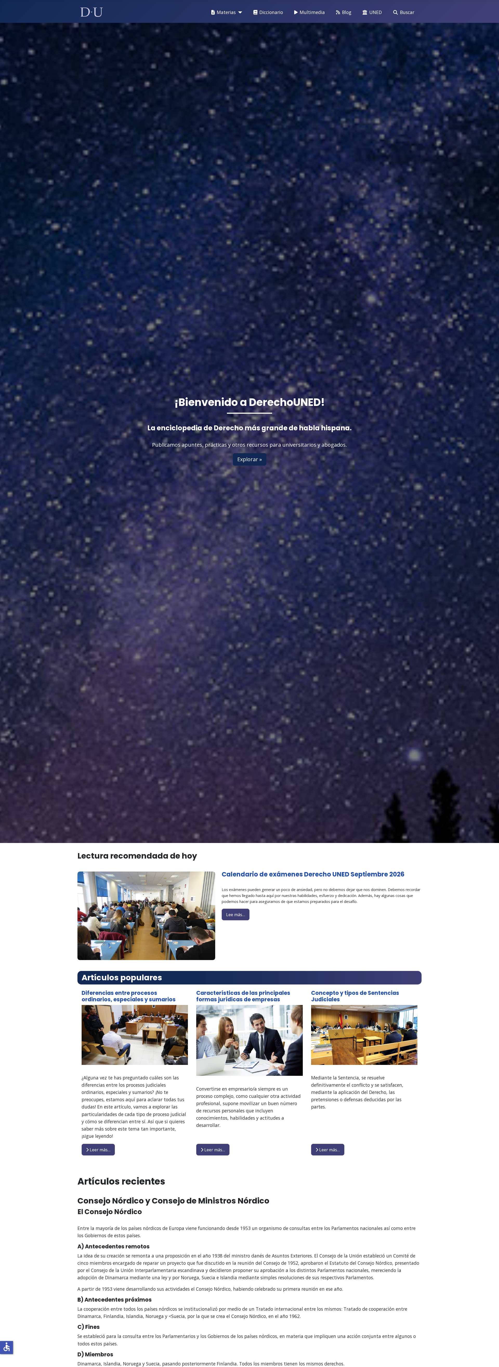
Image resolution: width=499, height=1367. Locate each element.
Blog (346, 12)
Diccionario (271, 12)
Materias (226, 12)
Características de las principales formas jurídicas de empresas (243, 996)
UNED (375, 12)
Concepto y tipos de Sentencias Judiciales (355, 996)
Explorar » (249, 459)
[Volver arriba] (489, 1356)
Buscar (407, 12)
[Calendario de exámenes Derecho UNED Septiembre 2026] (146, 915)
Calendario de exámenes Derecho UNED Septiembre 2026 (313, 874)
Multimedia (312, 12)
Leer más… (99, 1150)
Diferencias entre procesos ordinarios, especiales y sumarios (129, 996)
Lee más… (235, 914)
